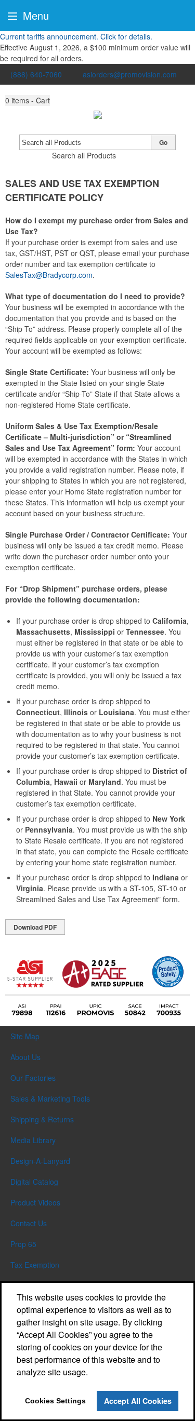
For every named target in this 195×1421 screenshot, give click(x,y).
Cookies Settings (55, 1401)
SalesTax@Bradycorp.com (49, 275)
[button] (27, 100)
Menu (34, 15)
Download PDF (35, 927)
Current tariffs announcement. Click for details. (76, 36)
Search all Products (84, 155)
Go (163, 142)
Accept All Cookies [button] (138, 1401)
